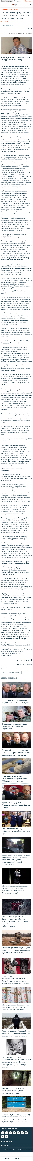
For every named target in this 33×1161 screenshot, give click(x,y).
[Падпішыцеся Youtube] (14, 1132)
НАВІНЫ (7, 1159)
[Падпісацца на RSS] (6, 1136)
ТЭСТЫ (17, 1159)
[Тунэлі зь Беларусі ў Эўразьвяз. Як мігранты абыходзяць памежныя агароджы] (16, 1078)
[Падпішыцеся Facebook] (6, 1132)
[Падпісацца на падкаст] (18, 1132)
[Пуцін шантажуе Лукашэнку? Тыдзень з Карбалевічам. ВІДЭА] (16, 690)
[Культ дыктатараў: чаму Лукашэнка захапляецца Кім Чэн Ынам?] (16, 792)
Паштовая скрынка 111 (9, 9)
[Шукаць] (26, 1159)
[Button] (18, 29)
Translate (28, 1)
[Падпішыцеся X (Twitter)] (10, 1132)
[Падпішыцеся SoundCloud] (22, 1132)
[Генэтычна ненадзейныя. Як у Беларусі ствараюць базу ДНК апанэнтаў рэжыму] (16, 766)
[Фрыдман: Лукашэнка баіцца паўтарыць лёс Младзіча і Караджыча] (16, 714)
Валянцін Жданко (6, 22)
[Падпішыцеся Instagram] (26, 1132)
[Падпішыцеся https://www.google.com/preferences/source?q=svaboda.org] (2, 1132)
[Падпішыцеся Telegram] (2, 1136)
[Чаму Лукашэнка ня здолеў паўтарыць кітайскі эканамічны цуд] (16, 819)
